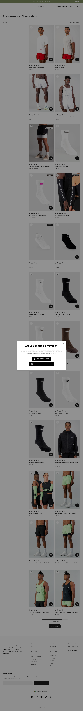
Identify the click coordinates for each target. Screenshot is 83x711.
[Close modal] (63, 343)
